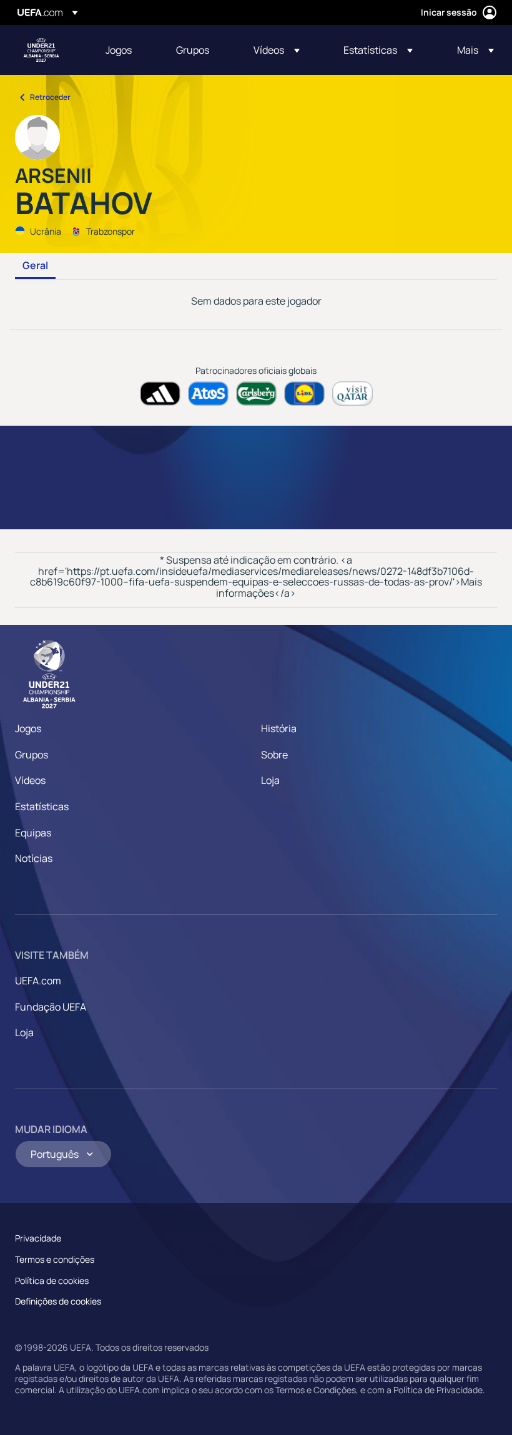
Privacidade (38, 1238)
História (279, 728)
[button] (276, 50)
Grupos (31, 755)
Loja (270, 780)
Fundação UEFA (50, 1007)
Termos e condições (54, 1259)
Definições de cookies (58, 1301)
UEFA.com (38, 980)
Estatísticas (42, 806)
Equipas (33, 833)
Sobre (274, 755)
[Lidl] (304, 393)
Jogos (28, 728)
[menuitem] (125, 50)
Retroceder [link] (50, 97)
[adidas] (160, 393)
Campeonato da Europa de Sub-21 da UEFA (41, 50)
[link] (118, 50)
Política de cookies (52, 1280)
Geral (35, 266)
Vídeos (30, 780)
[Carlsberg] (256, 393)
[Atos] (208, 393)
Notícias (33, 858)
